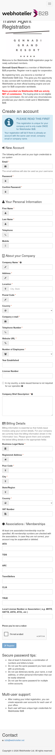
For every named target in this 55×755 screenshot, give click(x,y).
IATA (4, 543)
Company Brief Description (16, 393)
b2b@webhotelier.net (14, 740)
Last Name (8, 219)
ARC (4, 565)
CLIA (4, 587)
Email (5, 161)
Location (7, 284)
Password (7, 176)
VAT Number (8, 509)
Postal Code (9, 294)
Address (7, 273)
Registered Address (12, 454)
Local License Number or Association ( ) (27, 610)
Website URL (9, 338)
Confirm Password (12, 187)
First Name (8, 208)
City (4, 476)
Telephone (7, 230)
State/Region (8, 487)
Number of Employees (14, 349)
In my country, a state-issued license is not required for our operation (29, 384)
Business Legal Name (13, 443)
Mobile (5, 241)
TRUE (5, 598)
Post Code (8, 465)
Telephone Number (12, 327)
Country (7, 305)
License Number (10, 371)
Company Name (10, 262)
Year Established (10, 360)
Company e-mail (11, 316)
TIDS (4, 554)
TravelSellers (8, 576)
